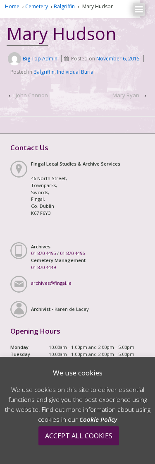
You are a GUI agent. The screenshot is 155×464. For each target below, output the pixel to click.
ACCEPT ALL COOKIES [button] (78, 435)
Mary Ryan (125, 95)
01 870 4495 (43, 253)
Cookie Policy (98, 419)
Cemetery (36, 6)
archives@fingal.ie (51, 283)
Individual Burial (76, 71)
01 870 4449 (43, 267)
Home (12, 6)
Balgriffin (64, 6)
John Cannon (32, 95)
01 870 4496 (72, 253)
